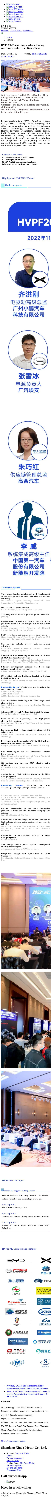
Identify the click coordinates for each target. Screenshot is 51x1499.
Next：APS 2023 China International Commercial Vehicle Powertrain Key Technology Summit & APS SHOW (28, 1394)
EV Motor (18, 9)
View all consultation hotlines (13, 1441)
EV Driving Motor (15, 1465)
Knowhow (18, 14)
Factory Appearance (15, 1458)
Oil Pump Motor (27, 1463)
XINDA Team (13, 1460)
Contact (17, 21)
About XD (18, 16)
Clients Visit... (16, 31)
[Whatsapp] (39, 904)
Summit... (5, 31)
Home (16, 4)
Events (17, 19)
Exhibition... (28, 31)
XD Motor (18, 11)
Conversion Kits (14, 1470)
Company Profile (22, 1453)
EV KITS (18, 7)
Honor (9, 1456)
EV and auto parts (14, 1468)
